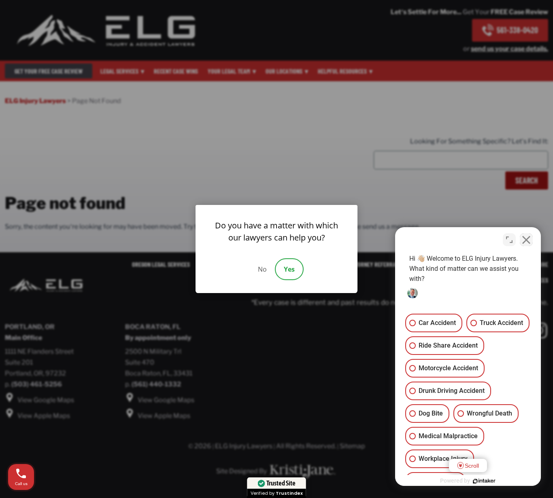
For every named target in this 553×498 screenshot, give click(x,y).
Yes (289, 269)
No (262, 269)
